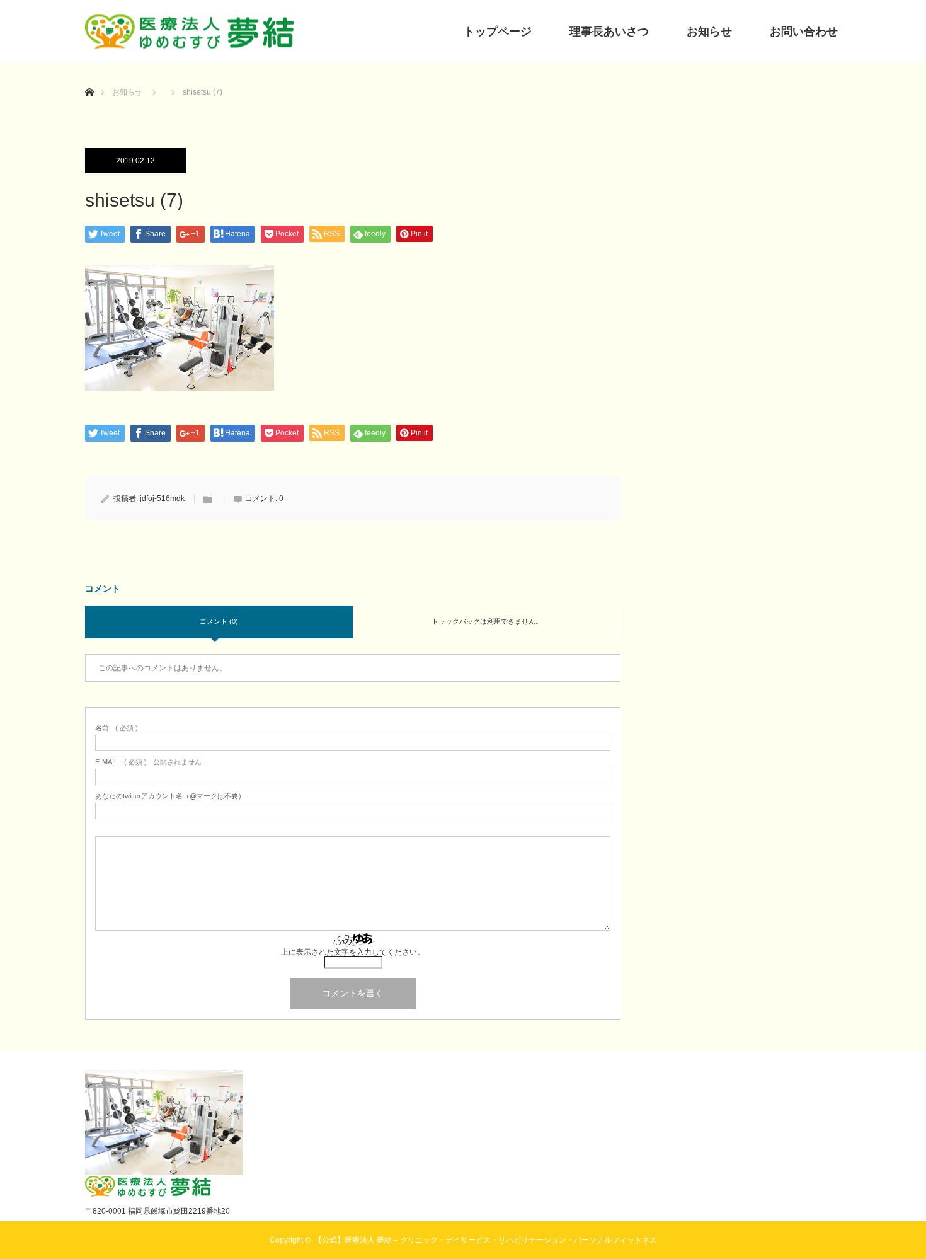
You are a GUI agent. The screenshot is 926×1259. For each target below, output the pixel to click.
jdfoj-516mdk (162, 498)
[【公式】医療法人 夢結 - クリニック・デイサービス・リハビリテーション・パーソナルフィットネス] (189, 31)
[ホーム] (89, 77)
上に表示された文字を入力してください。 (353, 952)
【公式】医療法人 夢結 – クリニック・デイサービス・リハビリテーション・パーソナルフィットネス (485, 1240)
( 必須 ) (116, 728)
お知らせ (709, 31)
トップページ (498, 31)
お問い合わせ (804, 31)
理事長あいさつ (609, 31)
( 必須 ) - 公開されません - (150, 762)
